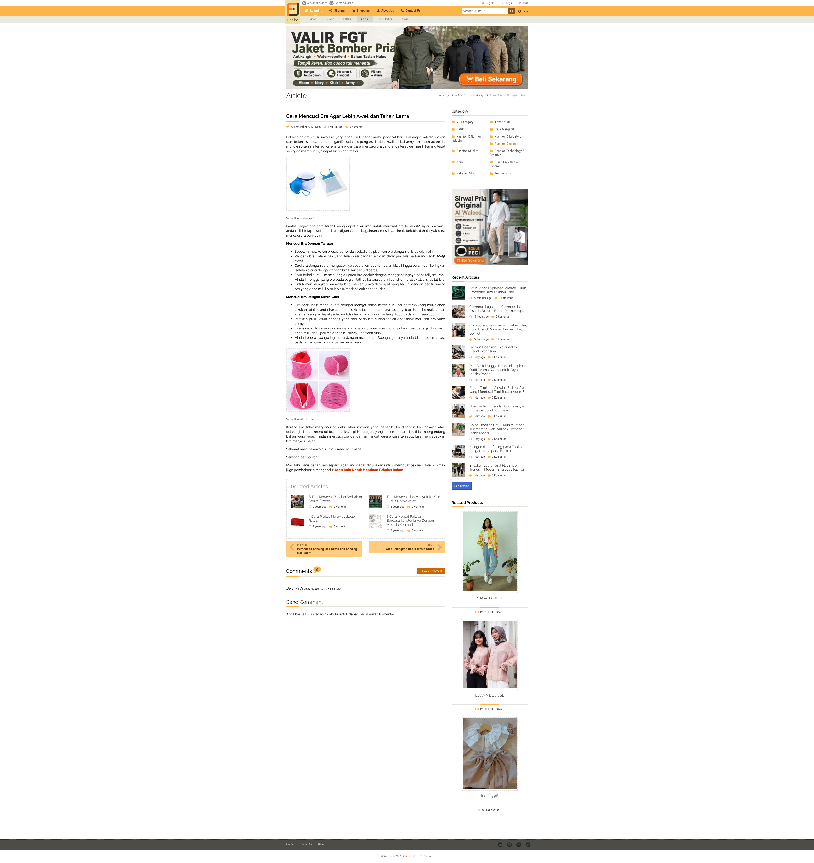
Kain (459, 162)
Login (309, 614)
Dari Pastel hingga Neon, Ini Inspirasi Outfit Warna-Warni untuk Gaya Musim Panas (497, 370)
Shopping (363, 10)
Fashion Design (476, 95)
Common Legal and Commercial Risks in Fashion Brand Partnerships (496, 309)
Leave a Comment (431, 571)
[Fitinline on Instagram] (509, 844)
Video (312, 19)
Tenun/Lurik (502, 173)
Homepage (443, 95)
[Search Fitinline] (511, 11)
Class (405, 19)
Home (290, 844)
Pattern (347, 19)
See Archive (461, 486)
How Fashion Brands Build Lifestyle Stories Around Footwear (496, 408)
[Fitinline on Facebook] (519, 844)
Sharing (339, 10)
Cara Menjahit (504, 129)
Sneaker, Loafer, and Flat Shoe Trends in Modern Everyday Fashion (497, 467)
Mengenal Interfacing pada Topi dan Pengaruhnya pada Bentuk (497, 449)
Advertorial (502, 122)
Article (364, 19)
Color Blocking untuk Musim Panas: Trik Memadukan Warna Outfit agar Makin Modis (497, 429)
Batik (460, 129)
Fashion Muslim (467, 151)
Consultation (385, 19)
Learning (315, 10)
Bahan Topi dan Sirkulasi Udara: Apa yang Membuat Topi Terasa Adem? (497, 390)
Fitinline (406, 856)
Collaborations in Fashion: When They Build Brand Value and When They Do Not (498, 329)
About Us (387, 10)
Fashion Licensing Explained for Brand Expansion (493, 349)
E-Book (330, 19)
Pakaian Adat (465, 173)
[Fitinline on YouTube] (500, 844)
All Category (464, 122)
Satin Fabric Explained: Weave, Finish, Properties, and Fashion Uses (498, 290)
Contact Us (412, 10)
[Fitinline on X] (528, 844)
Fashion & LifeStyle (507, 136)
